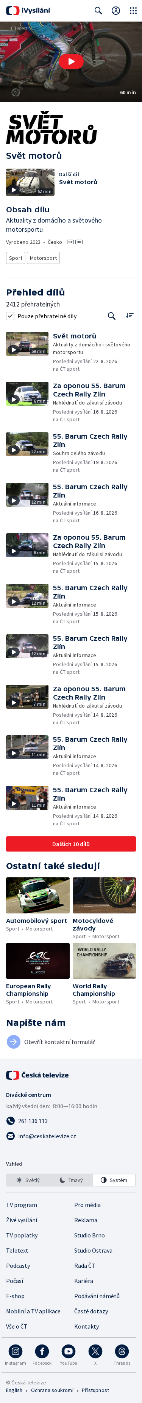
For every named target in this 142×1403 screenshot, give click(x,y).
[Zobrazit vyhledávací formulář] (98, 10)
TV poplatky (21, 1235)
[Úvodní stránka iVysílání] (28, 10)
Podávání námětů (97, 1296)
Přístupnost (95, 1390)
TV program (21, 1205)
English (14, 1390)
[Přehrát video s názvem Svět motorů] (71, 61)
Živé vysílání (21, 1220)
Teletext (17, 1250)
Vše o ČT (17, 1326)
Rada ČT (84, 1265)
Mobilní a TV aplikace (33, 1311)
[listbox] (71, 1180)
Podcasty (18, 1265)
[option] (28, 1180)
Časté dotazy (91, 1311)
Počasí (14, 1281)
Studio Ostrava (93, 1250)
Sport (15, 257)
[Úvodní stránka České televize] (38, 1075)
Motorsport (43, 257)
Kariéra (83, 1281)
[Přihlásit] (116, 10)
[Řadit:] (129, 315)
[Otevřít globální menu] (133, 10)
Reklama (85, 1220)
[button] (71, 62)
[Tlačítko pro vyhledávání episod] (112, 316)
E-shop (15, 1296)
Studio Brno (89, 1235)
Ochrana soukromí (52, 1390)
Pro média (87, 1205)
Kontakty (86, 1326)
